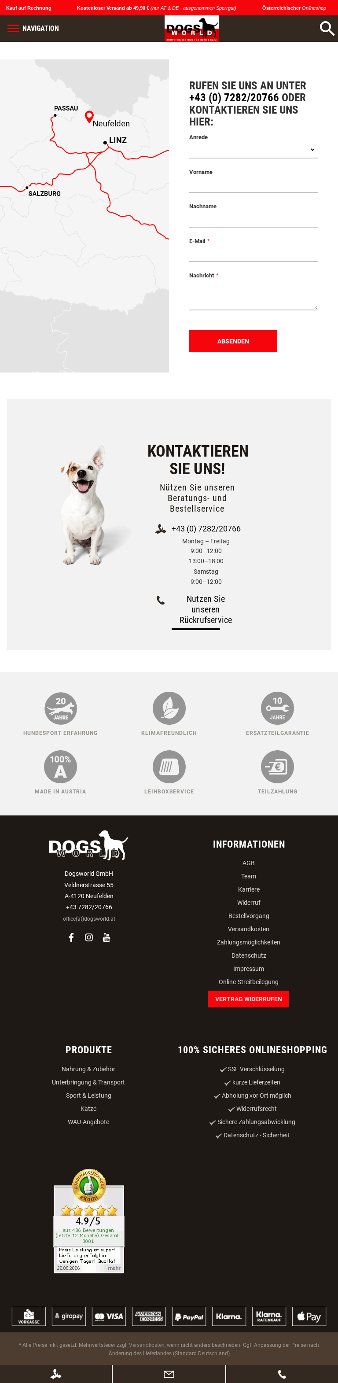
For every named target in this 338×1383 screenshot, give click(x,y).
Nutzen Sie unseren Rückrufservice (206, 609)
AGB (248, 863)
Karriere (249, 889)
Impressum (248, 968)
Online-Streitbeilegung (249, 981)
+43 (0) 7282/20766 (234, 97)
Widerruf (249, 902)
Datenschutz (248, 955)
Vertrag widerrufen (248, 999)
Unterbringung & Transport (88, 1082)
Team (248, 876)
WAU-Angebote (88, 1121)
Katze (88, 1108)
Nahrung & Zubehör (88, 1069)
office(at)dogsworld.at (89, 919)
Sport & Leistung (88, 1095)
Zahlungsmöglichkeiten (248, 942)
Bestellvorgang (248, 915)
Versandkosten (248, 929)
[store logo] (192, 28)
